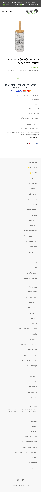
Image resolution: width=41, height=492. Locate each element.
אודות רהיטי (33, 426)
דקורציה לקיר (32, 194)
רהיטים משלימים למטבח (28, 360)
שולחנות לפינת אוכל (30, 278)
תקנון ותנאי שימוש (31, 436)
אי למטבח (33, 323)
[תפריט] (3, 11)
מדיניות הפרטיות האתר (29, 442)
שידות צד (34, 189)
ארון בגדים (33, 313)
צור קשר (34, 468)
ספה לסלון (33, 376)
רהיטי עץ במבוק (31, 241)
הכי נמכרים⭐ (32, 167)
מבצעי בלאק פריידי (30, 273)
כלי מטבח (33, 371)
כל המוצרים (33, 387)
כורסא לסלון (33, 302)
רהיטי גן (34, 381)
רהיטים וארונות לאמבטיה (28, 355)
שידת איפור (33, 226)
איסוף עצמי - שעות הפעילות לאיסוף (25, 452)
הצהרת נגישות (32, 463)
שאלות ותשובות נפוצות (29, 447)
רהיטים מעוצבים (31, 297)
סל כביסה (34, 334)
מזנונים (34, 178)
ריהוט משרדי (32, 350)
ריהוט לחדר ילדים (31, 257)
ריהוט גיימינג (33, 252)
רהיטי (24, 485)
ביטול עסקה (33, 458)
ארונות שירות (32, 220)
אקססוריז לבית (32, 366)
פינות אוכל (33, 247)
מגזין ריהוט (33, 397)
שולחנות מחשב (32, 210)
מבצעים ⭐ (33, 173)
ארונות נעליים (32, 292)
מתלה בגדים (33, 318)
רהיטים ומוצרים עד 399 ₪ (28, 329)
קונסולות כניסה (32, 204)
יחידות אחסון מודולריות (29, 236)
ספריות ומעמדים (31, 199)
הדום (35, 262)
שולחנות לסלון (32, 183)
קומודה (34, 215)
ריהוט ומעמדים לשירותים (28, 345)
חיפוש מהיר (33, 431)
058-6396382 (34, 137)
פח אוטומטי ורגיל (31, 339)
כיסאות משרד (32, 308)
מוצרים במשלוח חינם (30, 231)
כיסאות (35, 268)
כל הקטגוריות (32, 392)
